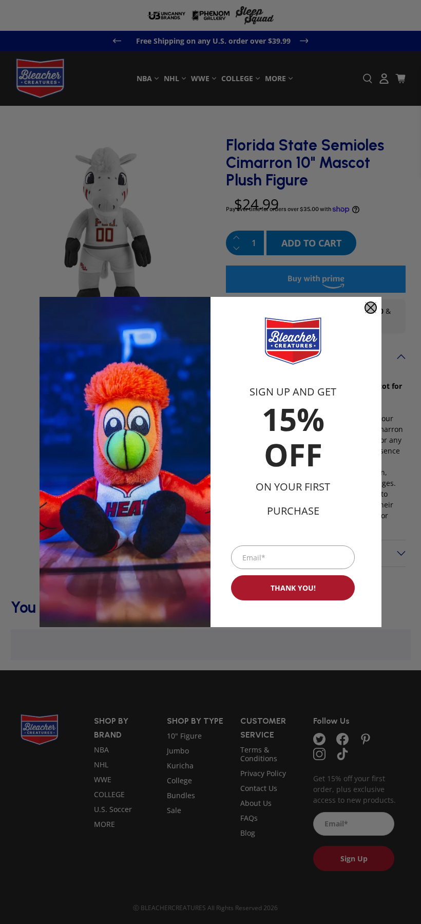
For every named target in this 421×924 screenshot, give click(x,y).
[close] (370, 307)
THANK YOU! (293, 588)
